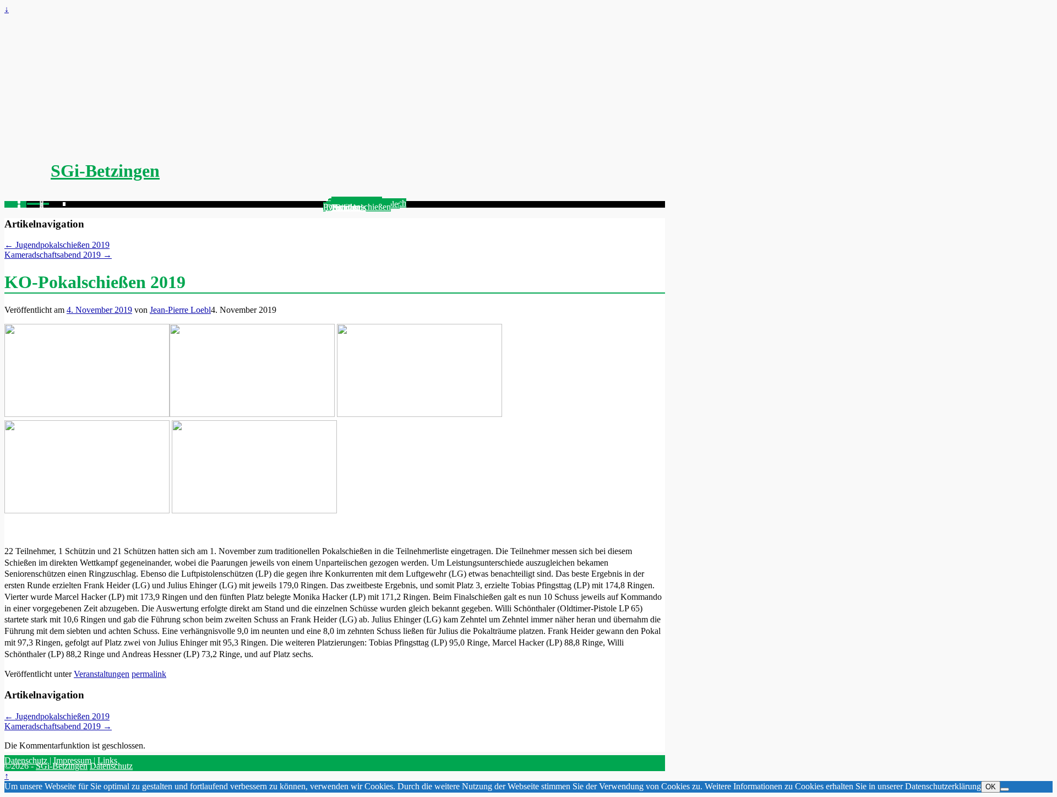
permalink (149, 674)
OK (990, 787)
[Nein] (1004, 789)
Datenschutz (25, 760)
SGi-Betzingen (105, 171)
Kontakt (346, 207)
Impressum (72, 760)
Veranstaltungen (101, 674)
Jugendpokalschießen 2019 (57, 245)
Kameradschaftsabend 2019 (58, 254)
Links (107, 760)
